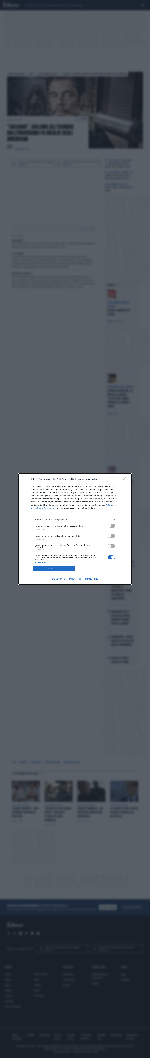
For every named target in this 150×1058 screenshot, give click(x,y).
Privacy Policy (91, 579)
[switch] (111, 526)
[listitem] (75, 519)
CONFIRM (53, 568)
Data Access (75, 579)
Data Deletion (58, 579)
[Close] (125, 479)
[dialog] (75, 529)
